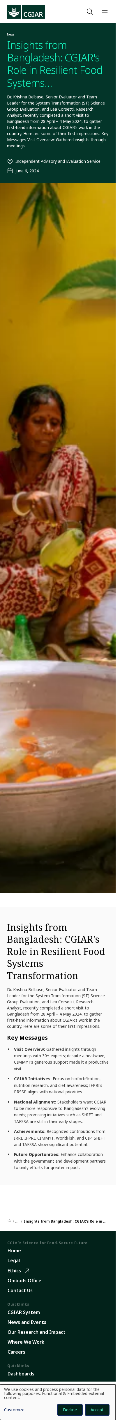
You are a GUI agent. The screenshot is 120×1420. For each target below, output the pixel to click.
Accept (97, 1409)
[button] (90, 11)
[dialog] (58, 1402)
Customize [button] (14, 1410)
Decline (70, 1409)
